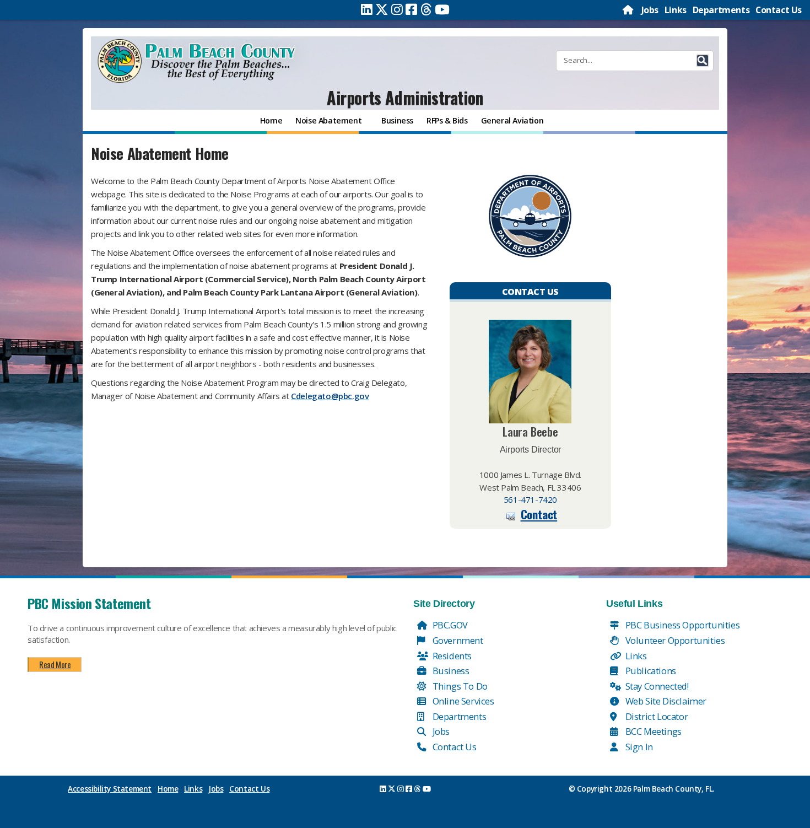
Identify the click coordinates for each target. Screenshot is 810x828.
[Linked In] (366, 9)
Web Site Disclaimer (664, 701)
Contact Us (778, 10)
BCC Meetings (652, 731)
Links (676, 10)
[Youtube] (442, 9)
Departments (721, 10)
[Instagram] (397, 9)
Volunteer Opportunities (674, 640)
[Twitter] (381, 9)
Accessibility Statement (110, 789)
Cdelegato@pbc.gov (330, 395)
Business (449, 670)
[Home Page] (629, 10)
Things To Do (459, 686)
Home (168, 789)
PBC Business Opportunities (681, 625)
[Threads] (426, 9)
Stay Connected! (656, 686)
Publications (649, 670)
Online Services (462, 701)
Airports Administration (405, 97)
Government (456, 640)
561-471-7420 (530, 499)
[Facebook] (411, 9)
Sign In (638, 746)
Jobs (649, 10)
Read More (55, 664)
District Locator (655, 716)
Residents (451, 655)
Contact (539, 514)
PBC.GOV (449, 625)
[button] (702, 60)
